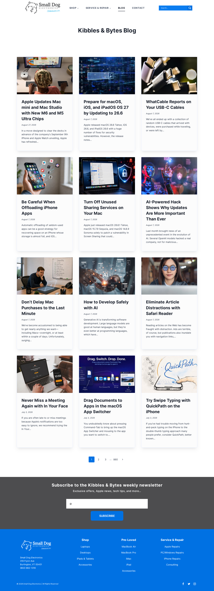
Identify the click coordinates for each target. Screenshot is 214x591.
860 (115, 459)
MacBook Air (129, 546)
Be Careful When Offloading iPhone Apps (40, 207)
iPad (128, 564)
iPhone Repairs (172, 558)
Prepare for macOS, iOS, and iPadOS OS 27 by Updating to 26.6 (106, 107)
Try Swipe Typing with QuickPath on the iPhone (168, 406)
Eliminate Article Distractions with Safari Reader (163, 308)
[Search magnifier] (189, 8)
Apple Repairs (172, 546)
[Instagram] (194, 584)
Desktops (85, 552)
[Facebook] (183, 584)
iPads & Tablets (85, 558)
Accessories (85, 564)
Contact (138, 7)
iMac (128, 558)
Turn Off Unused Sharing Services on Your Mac (103, 207)
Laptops (85, 546)
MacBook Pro (128, 552)
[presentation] (45, 75)
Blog (121, 7)
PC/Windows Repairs (172, 552)
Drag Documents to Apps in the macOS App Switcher (103, 406)
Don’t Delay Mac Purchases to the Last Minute (43, 308)
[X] (189, 584)
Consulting (172, 564)
